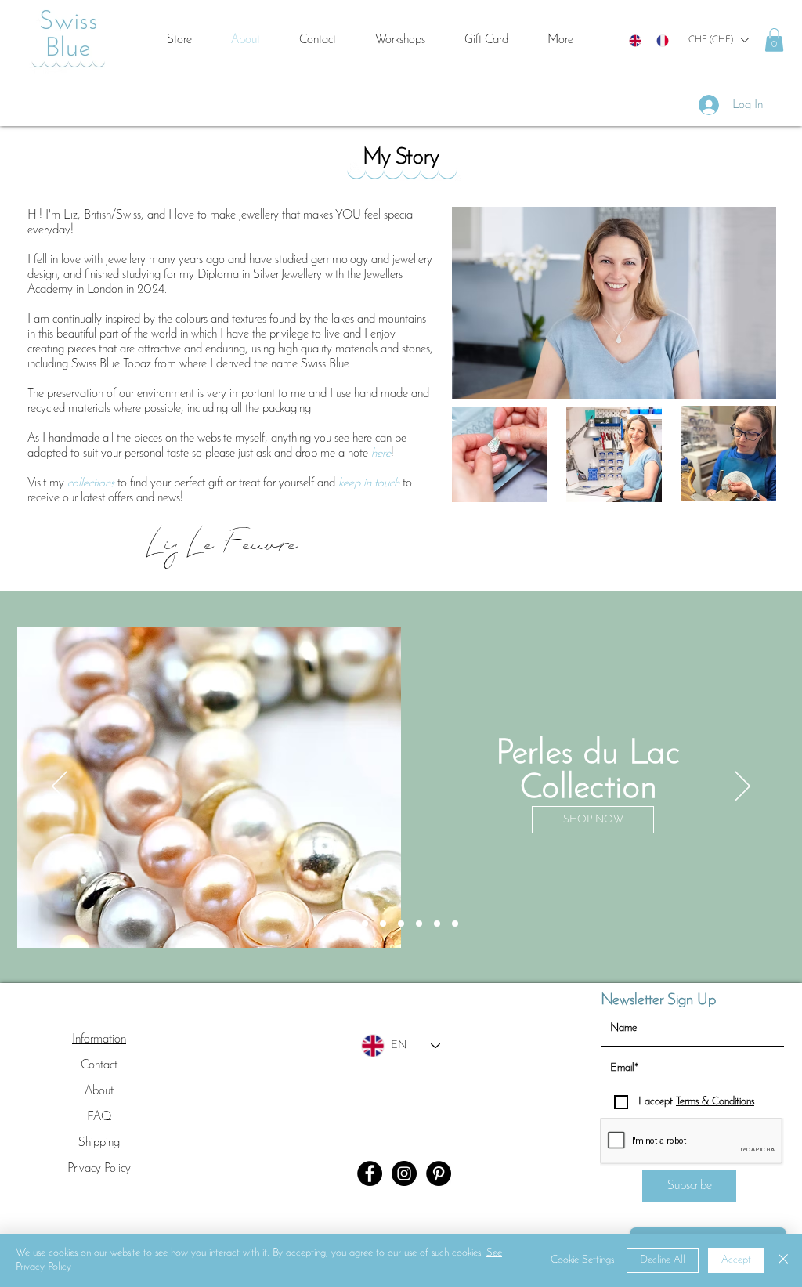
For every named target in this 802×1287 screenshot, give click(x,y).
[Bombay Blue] (365, 923)
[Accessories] (455, 923)
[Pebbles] (383, 923)
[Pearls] (401, 923)
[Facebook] (369, 1173)
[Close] (783, 1260)
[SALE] (347, 923)
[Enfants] (419, 923)
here (381, 453)
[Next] (742, 787)
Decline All (662, 1260)
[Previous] (59, 787)
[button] (718, 39)
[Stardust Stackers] (437, 923)
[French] (662, 40)
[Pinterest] (438, 1173)
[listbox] (718, 39)
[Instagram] (404, 1173)
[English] (635, 40)
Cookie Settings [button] (582, 1260)
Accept (736, 1260)
